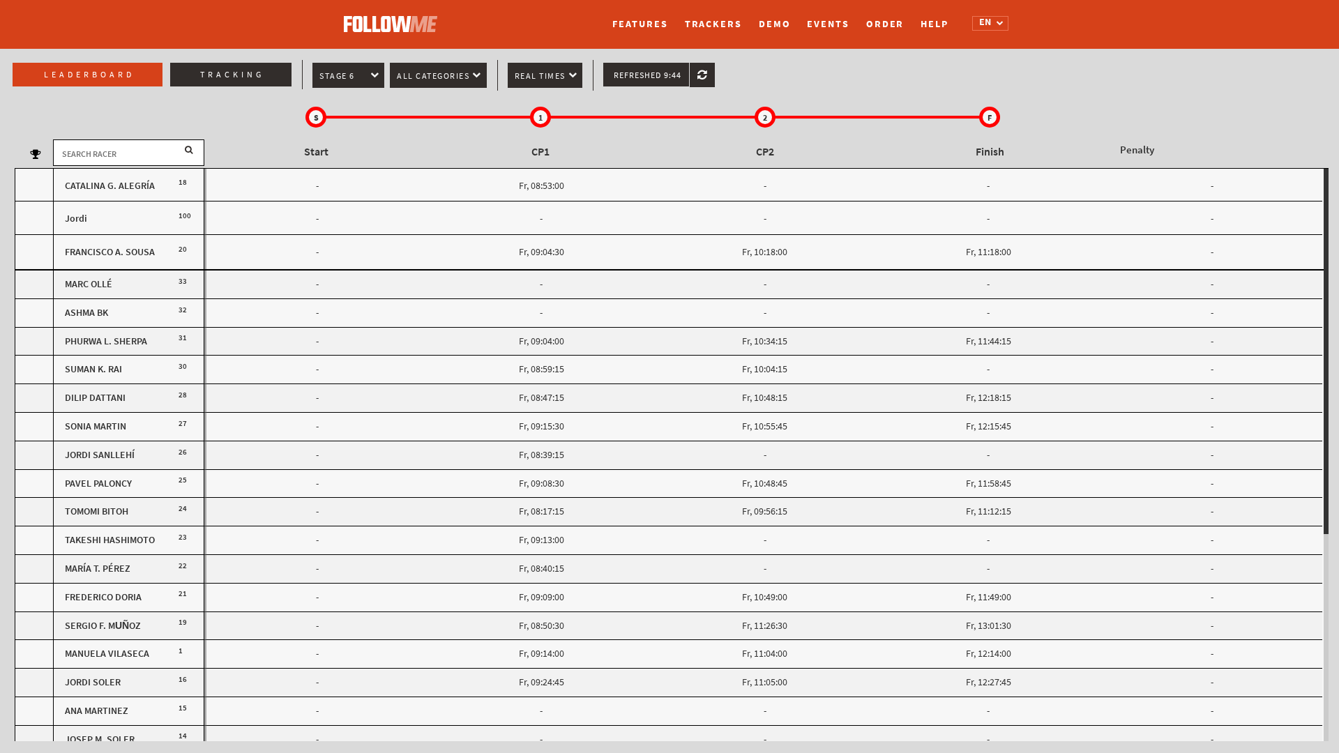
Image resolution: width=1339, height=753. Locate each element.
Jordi (76, 218)
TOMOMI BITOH (96, 511)
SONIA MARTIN (95, 426)
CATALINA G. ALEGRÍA (110, 185)
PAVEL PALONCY (98, 483)
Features (639, 24)
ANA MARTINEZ (96, 710)
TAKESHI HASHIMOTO (110, 540)
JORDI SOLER (93, 682)
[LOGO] (394, 17)
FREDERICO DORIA (103, 597)
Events (828, 24)
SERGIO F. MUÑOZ (103, 625)
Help (934, 24)
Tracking (232, 74)
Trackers (713, 24)
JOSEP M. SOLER (100, 739)
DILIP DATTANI (95, 397)
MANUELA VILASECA (107, 653)
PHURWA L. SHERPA (106, 341)
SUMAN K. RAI (93, 369)
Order (885, 24)
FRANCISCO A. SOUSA (110, 252)
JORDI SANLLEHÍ (100, 455)
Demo (775, 24)
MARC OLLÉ (88, 284)
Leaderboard (89, 74)
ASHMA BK (86, 312)
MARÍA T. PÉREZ (97, 568)
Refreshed (647, 75)
